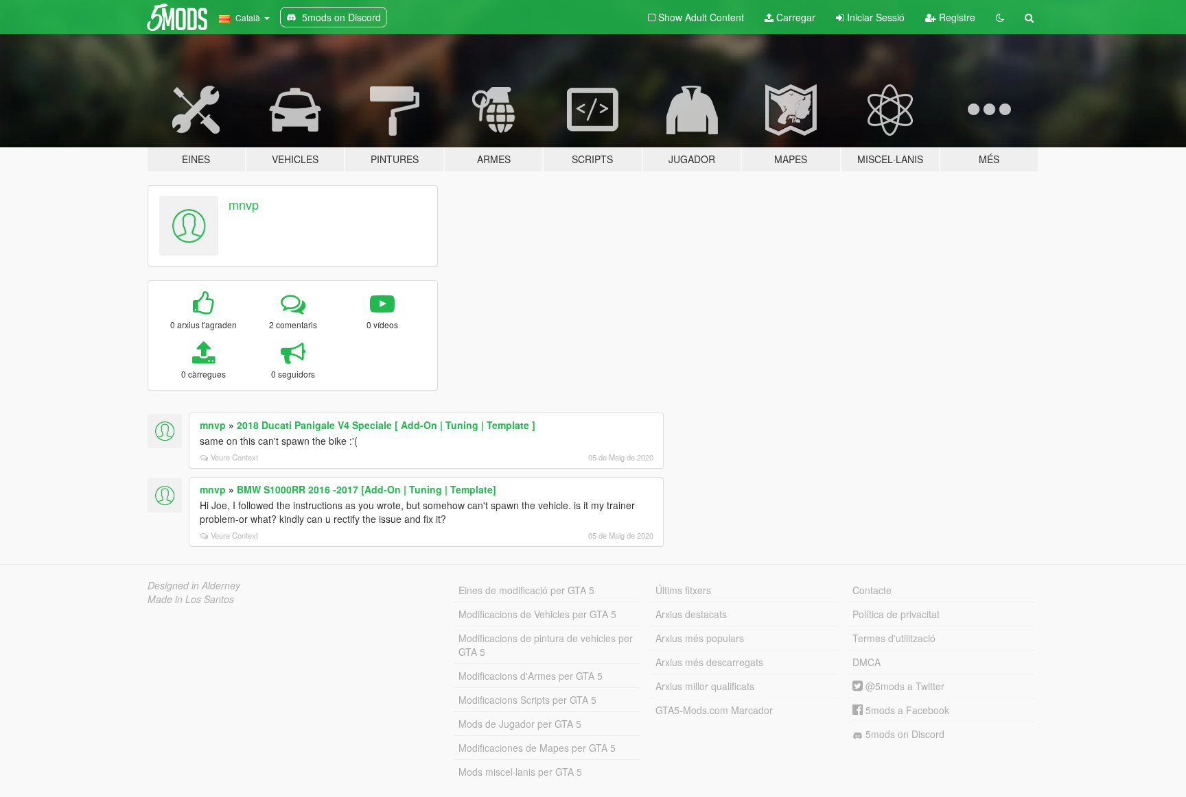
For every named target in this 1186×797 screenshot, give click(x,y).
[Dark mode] (1000, 17)
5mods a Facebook (906, 710)
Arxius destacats (691, 614)
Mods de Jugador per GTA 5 (519, 724)
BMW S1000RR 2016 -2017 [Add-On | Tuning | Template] (366, 489)
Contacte (872, 590)
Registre (955, 17)
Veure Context (234, 457)
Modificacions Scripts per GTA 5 (527, 700)
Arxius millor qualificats (704, 686)
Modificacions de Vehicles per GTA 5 (537, 614)
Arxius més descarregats (709, 662)
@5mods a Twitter (903, 686)
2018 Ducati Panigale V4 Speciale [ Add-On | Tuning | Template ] (386, 425)
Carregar (794, 17)
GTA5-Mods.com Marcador (714, 710)
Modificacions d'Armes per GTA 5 (530, 676)
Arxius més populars (699, 638)
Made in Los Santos (191, 599)
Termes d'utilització (893, 638)
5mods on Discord (903, 734)
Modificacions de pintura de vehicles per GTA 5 (545, 645)
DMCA (866, 662)
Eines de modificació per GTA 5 (526, 590)
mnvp (244, 204)
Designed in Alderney (194, 585)
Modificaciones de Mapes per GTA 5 (537, 748)
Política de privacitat (896, 614)
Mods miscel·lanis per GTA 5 (520, 771)
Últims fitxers (683, 590)
